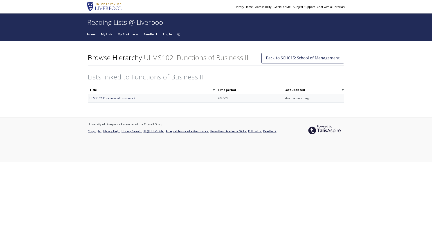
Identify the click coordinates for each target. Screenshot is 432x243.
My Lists (106, 34)
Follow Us (255, 131)
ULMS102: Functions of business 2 (112, 98)
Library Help (111, 131)
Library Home (244, 7)
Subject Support (304, 7)
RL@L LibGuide (154, 131)
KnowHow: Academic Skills (228, 131)
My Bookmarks (128, 34)
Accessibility (263, 7)
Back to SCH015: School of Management (303, 58)
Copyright (94, 131)
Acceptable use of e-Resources (187, 131)
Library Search (132, 131)
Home (91, 34)
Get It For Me (282, 7)
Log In (167, 34)
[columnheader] (152, 90)
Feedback (151, 34)
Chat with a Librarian (331, 7)
